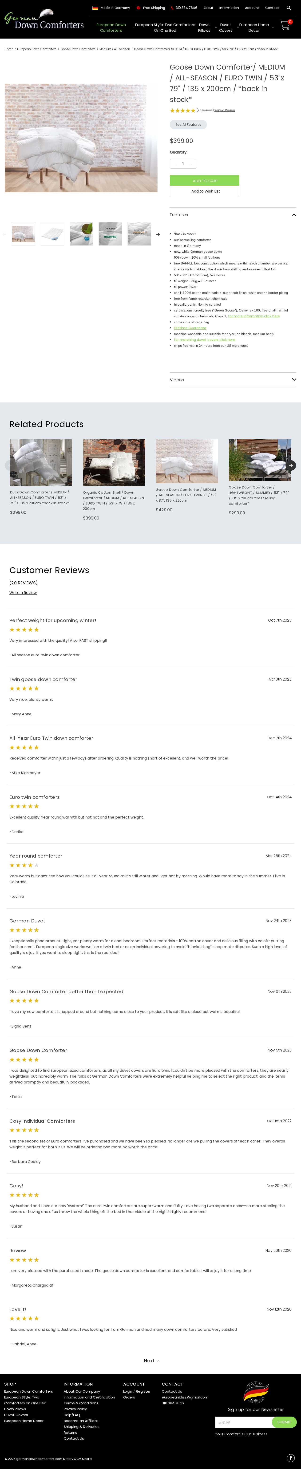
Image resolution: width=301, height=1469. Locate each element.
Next (158, 234)
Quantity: (178, 152)
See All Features (188, 124)
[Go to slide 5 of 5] (10, 465)
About (208, 7)
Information (229, 7)
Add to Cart (41, 467)
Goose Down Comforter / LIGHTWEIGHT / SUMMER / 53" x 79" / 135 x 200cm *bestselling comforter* (259, 495)
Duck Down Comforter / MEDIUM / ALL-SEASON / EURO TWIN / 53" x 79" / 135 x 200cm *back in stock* (39, 497)
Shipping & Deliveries (81, 1426)
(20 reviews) (205, 110)
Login (127, 1391)
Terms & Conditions (81, 1403)
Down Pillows (204, 27)
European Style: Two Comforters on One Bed (165, 27)
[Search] (289, 8)
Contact (272, 7)
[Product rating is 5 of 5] (183, 110)
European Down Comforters (111, 27)
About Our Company (82, 1391)
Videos (177, 380)
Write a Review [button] (224, 110)
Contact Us (74, 1438)
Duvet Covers (225, 27)
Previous (4, 234)
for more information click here (254, 316)
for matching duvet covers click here (204, 339)
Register (143, 1391)
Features (179, 215)
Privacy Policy (75, 1408)
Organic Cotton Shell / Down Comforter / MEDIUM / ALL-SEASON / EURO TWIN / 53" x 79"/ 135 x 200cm (113, 500)
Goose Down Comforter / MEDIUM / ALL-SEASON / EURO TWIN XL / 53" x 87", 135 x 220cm (186, 495)
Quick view (41, 458)
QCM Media (83, 1459)
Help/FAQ (72, 1414)
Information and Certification (89, 1397)
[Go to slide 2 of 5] (290, 465)
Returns (70, 1432)
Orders (129, 1397)
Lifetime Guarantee (190, 328)
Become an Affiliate (81, 1420)
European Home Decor (254, 27)
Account (252, 7)
